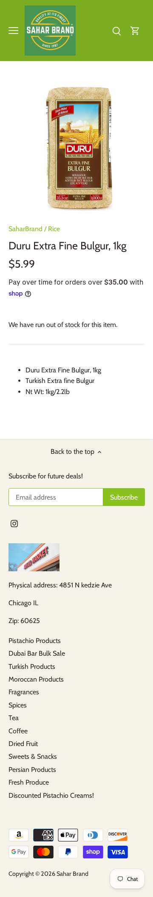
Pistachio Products (34, 641)
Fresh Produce (28, 782)
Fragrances (23, 692)
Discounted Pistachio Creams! (51, 795)
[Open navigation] (13, 30)
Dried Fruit (23, 744)
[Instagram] (14, 523)
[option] (76, 146)
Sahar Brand (72, 873)
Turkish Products (31, 666)
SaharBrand (25, 229)
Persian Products (32, 770)
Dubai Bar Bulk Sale (36, 653)
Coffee (18, 731)
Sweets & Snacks (32, 756)
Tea (13, 718)
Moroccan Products (36, 679)
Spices (17, 705)
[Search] (116, 30)
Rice (54, 229)
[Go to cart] (135, 30)
